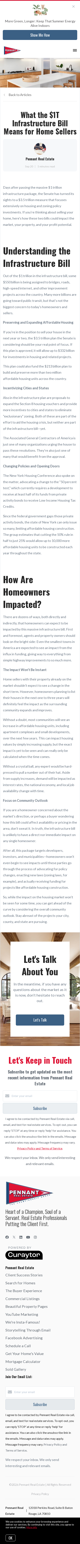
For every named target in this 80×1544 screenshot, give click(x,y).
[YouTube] (28, 1237)
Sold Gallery (15, 1369)
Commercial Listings (22, 1298)
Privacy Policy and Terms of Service (39, 1148)
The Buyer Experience (23, 1290)
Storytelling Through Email (28, 1330)
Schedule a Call (18, 1346)
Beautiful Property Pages (26, 1306)
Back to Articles (20, 95)
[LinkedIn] (20, 1237)
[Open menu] (75, 50)
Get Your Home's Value (24, 1353)
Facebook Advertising (24, 1338)
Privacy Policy (40, 1494)
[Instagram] (35, 1237)
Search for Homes (20, 1283)
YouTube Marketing (21, 1314)
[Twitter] (14, 1237)
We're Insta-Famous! (22, 1322)
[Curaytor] (24, 1258)
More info (31, 1527)
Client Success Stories (24, 1275)
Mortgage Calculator (23, 1361)
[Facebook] (7, 1237)
